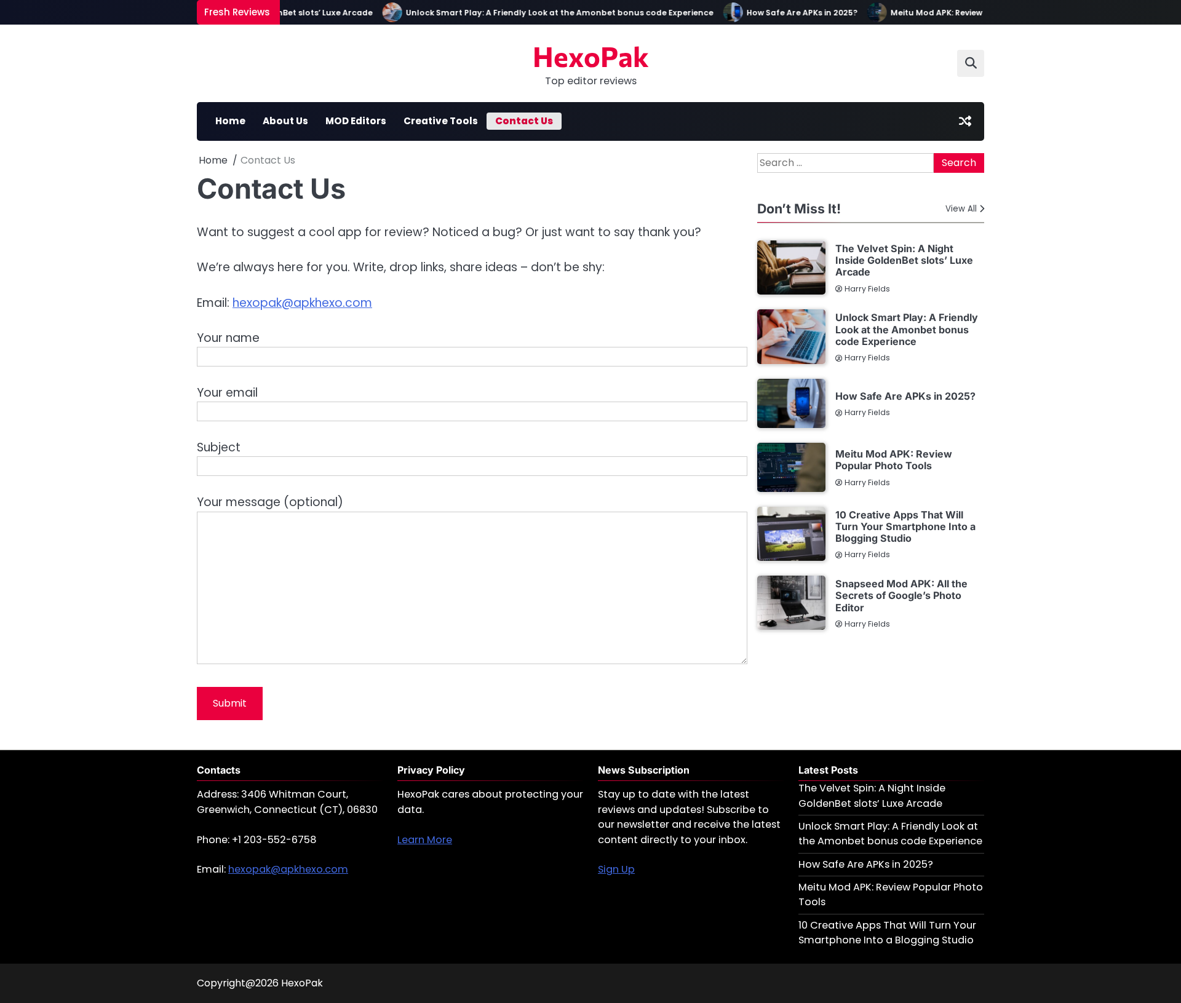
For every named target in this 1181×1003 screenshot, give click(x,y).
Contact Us (524, 120)
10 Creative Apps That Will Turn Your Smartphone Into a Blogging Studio (905, 527)
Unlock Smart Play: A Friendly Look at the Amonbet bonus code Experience (548, 12)
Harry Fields (867, 288)
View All (961, 209)
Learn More (424, 840)
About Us (285, 120)
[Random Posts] (965, 121)
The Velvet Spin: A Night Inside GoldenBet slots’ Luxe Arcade (904, 260)
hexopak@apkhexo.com (302, 303)
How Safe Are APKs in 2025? (790, 12)
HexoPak (591, 56)
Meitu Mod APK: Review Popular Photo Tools (968, 12)
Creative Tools (441, 120)
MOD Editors (355, 120)
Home (230, 120)
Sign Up (616, 869)
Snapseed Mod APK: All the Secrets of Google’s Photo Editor (901, 595)
